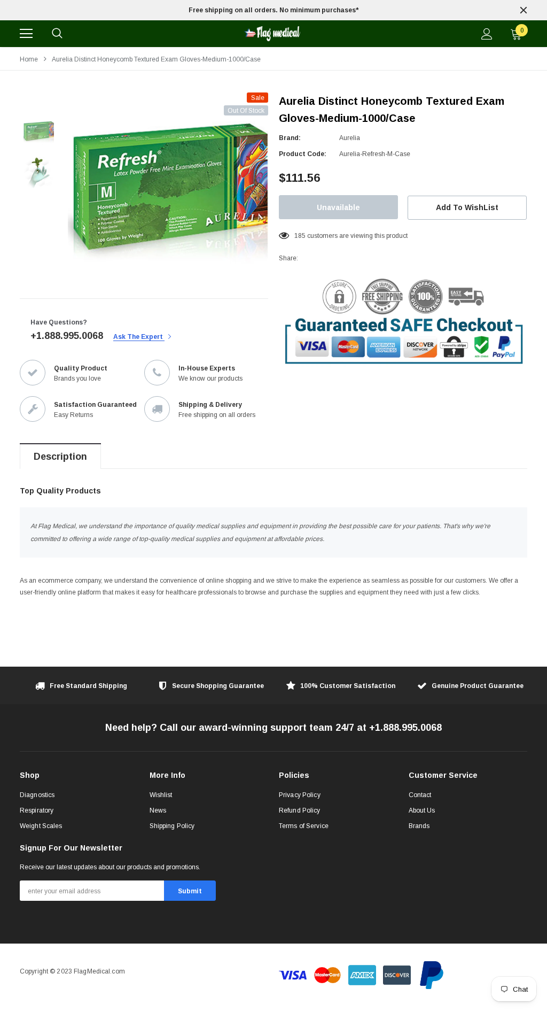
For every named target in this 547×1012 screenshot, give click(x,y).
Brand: (290, 138)
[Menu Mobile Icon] (26, 33)
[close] (523, 10)
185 (300, 236)
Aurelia (349, 138)
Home (29, 59)
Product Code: (302, 154)
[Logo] (272, 33)
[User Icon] (487, 34)
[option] (273, 10)
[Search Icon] (57, 33)
